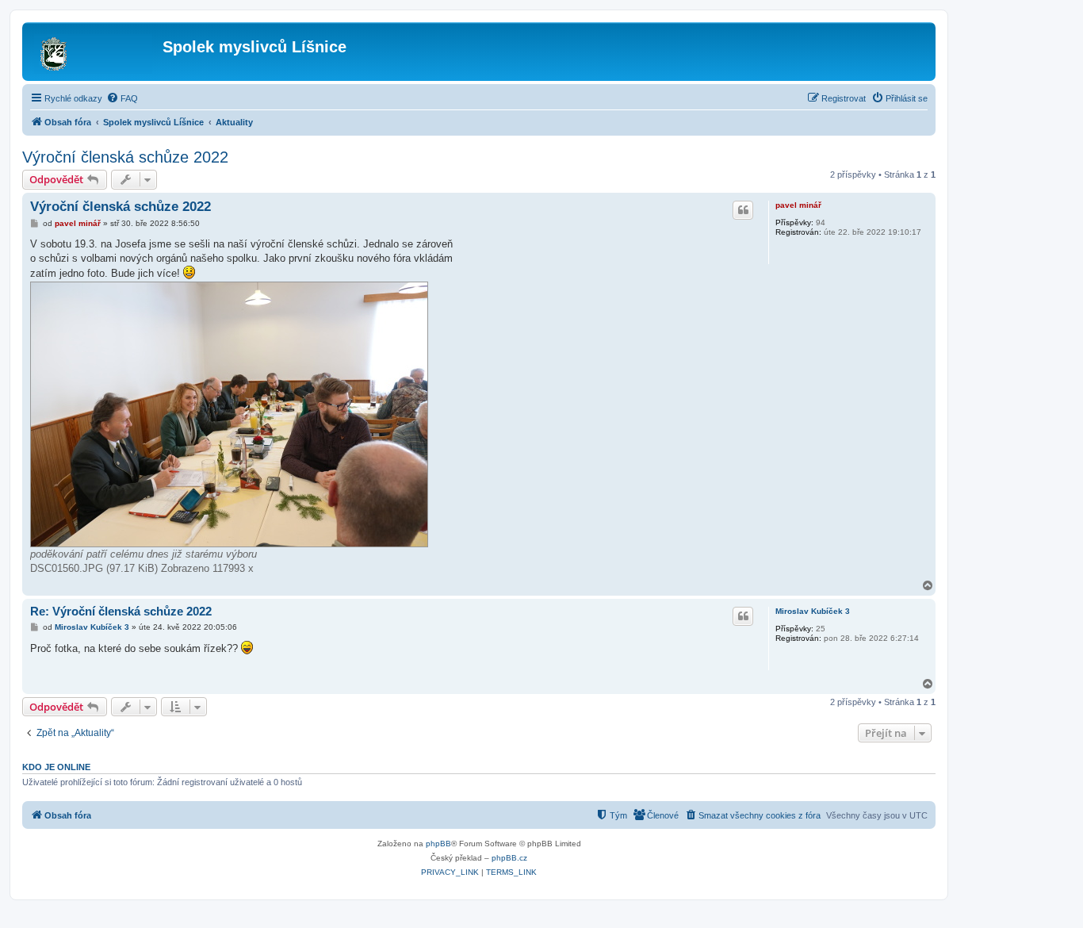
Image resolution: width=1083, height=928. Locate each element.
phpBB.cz (509, 857)
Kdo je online (56, 767)
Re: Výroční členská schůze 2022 (121, 611)
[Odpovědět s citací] (743, 210)
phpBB (438, 843)
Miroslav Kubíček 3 (812, 611)
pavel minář (798, 205)
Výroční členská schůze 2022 (125, 157)
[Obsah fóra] (94, 51)
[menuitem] (122, 98)
